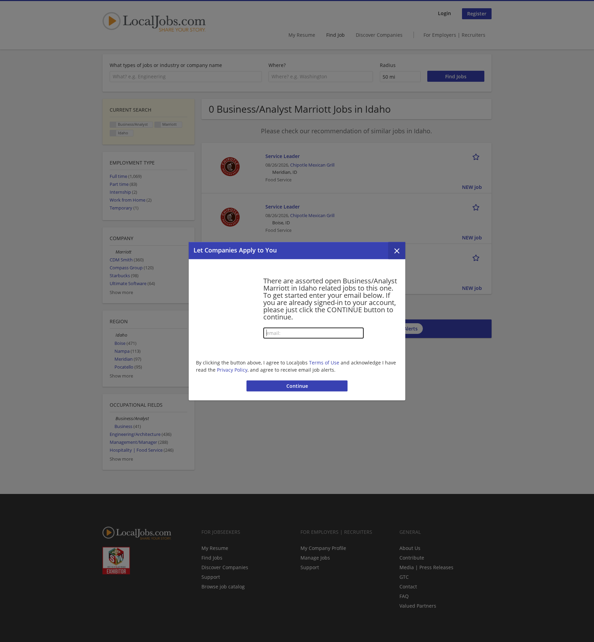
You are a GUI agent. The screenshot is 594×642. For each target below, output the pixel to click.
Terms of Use (324, 362)
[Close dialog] (396, 250)
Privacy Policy (232, 370)
